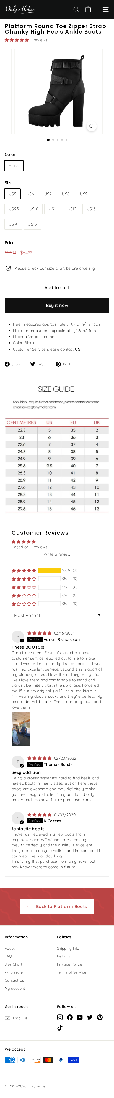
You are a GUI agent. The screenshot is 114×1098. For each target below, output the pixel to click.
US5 (12, 193)
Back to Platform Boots (61, 906)
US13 (91, 208)
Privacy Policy (69, 964)
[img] (40, 633)
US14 (13, 224)
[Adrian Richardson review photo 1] (21, 729)
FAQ (8, 956)
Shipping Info (68, 948)
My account (15, 988)
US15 (32, 224)
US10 (33, 208)
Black (14, 165)
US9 (83, 193)
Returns (63, 956)
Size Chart (13, 964)
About (10, 948)
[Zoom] (92, 126)
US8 (65, 193)
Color (10, 154)
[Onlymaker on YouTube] (80, 1017)
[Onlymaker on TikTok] (60, 1027)
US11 (53, 208)
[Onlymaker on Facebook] (70, 1017)
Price (10, 242)
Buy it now (57, 305)
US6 (30, 193)
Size (9, 182)
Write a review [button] (57, 554)
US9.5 (14, 208)
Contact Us (14, 980)
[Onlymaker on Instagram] (60, 1017)
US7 (47, 193)
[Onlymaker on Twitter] (90, 1017)
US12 (72, 208)
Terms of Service (71, 972)
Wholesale (14, 972)
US (77, 349)
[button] (17, 39)
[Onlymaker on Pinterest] (100, 1017)
